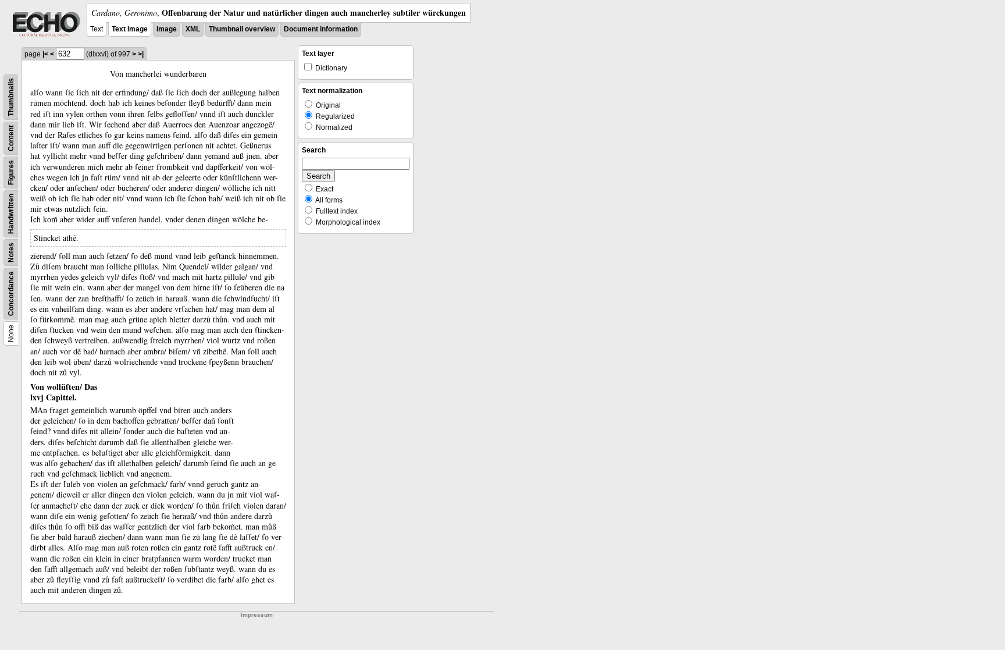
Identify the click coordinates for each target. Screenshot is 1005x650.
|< (45, 54)
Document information (321, 29)
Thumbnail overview (242, 29)
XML (193, 29)
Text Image (130, 29)
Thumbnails (11, 97)
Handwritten (11, 214)
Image (166, 29)
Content (11, 138)
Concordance (11, 293)
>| (141, 54)
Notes (11, 252)
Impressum (257, 615)
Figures (11, 172)
